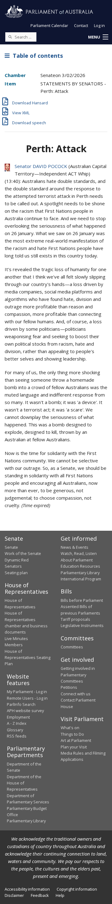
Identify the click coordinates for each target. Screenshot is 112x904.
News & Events (74, 547)
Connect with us (76, 694)
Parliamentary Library (80, 572)
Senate (11, 547)
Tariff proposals (75, 619)
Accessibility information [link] (27, 889)
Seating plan (16, 572)
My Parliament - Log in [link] (27, 691)
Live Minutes (16, 638)
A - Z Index (16, 723)
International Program (81, 579)
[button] (98, 37)
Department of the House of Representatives (24, 783)
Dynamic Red (17, 560)
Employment (18, 717)
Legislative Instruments (82, 625)
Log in (99, 25)
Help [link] (60, 895)
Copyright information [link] (77, 889)
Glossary (15, 730)
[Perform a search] (10, 36)
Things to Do (72, 734)
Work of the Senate (23, 553)
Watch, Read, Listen (79, 553)
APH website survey (25, 710)
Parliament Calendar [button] (49, 25)
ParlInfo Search (21, 704)
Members (14, 644)
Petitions (69, 687)
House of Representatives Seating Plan (27, 657)
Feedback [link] (40, 895)
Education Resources (80, 566)
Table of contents (36, 55)
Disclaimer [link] (14, 895)
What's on (70, 727)
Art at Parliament (76, 740)
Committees (72, 647)
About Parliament (77, 560)
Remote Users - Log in (27, 698)
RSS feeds (16, 736)
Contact (81, 25)
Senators (13, 566)
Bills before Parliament (82, 600)
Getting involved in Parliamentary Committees (78, 675)
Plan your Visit (74, 747)
